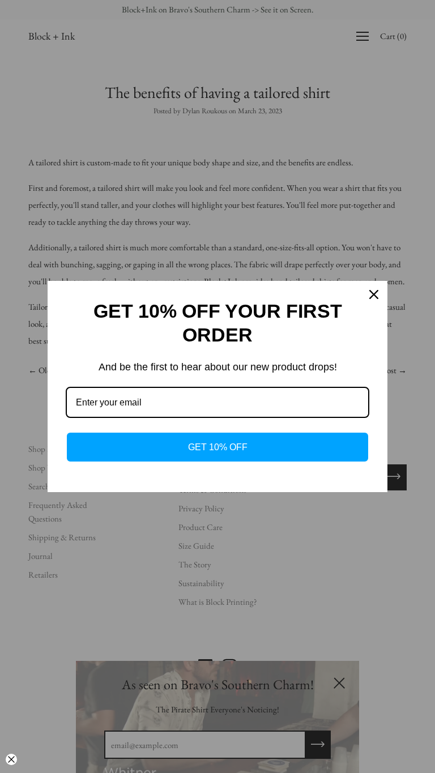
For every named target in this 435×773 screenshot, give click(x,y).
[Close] (373, 294)
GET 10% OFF (218, 447)
